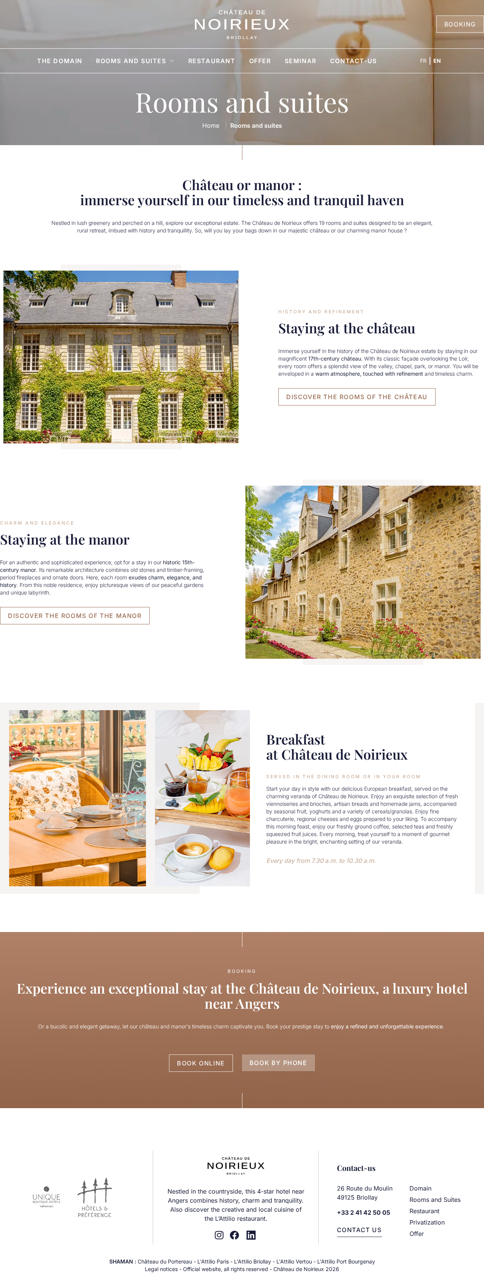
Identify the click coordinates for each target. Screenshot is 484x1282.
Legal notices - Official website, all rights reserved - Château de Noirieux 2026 (242, 1269)
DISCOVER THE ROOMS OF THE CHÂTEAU (357, 397)
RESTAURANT (212, 61)
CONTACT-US (353, 61)
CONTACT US (359, 1230)
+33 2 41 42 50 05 (363, 1212)
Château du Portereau (165, 1261)
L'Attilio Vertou (294, 1261)
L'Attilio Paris (213, 1261)
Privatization (427, 1222)
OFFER (260, 61)
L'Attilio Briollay (252, 1261)
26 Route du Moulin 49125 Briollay (365, 1192)
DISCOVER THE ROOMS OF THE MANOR (75, 615)
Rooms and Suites (435, 1199)
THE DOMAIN (59, 61)
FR (423, 60)
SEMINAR (300, 61)
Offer (417, 1233)
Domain (420, 1188)
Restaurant (424, 1211)
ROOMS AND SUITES (131, 61)
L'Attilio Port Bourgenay (346, 1261)
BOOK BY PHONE (278, 1063)
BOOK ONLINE (201, 1063)
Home (210, 125)
